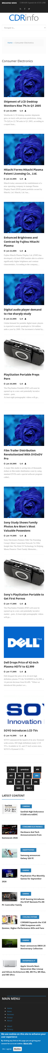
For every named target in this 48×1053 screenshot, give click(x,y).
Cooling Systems (30, 917)
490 (37, 769)
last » (29, 788)
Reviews (10, 1014)
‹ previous (24, 769)
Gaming (26, 870)
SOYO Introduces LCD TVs (21, 730)
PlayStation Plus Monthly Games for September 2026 (23, 878)
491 (11, 775)
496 (18, 782)
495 (10, 782)
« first (11, 769)
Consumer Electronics (32, 827)
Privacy (10, 1029)
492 (19, 775)
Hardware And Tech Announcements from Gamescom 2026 (22, 835)
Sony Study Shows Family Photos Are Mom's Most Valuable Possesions (21, 526)
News (9, 1011)
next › (19, 788)
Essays (10, 1017)
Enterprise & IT (29, 961)
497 (27, 782)
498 (35, 782)
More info (27, 1043)
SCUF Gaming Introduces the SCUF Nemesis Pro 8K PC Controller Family (23, 902)
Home (10, 42)
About (9, 1020)
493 (28, 775)
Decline (17, 1049)
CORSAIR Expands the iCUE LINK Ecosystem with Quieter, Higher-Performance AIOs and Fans (24, 925)
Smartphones (28, 850)
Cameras (26, 806)
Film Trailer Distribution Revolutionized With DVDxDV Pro (23, 454)
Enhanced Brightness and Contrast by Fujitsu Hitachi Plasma (21, 241)
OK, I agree (7, 1049)
